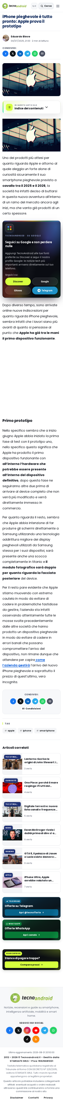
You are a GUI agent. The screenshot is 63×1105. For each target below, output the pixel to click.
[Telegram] (27, 54)
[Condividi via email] (42, 54)
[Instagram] (27, 1030)
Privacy (48, 1097)
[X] (13, 54)
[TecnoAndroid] (16, 6)
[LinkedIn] (20, 54)
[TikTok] (27, 1039)
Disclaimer (16, 1097)
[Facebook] (5, 54)
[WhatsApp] (35, 54)
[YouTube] (35, 1030)
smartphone (47, 730)
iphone (27, 730)
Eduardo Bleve (20, 36)
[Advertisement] (31, 358)
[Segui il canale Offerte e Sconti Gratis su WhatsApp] (53, 1030)
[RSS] (35, 1039)
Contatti (33, 1097)
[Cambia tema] (34, 6)
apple (11, 730)
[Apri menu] (58, 6)
